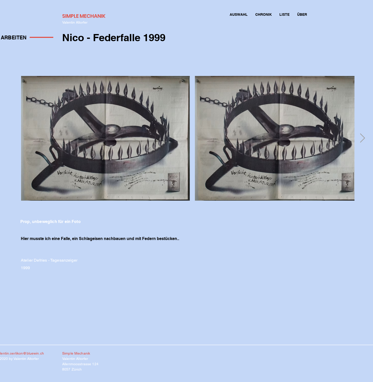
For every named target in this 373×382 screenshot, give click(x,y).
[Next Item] (362, 138)
